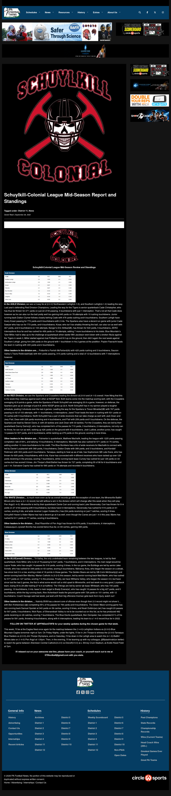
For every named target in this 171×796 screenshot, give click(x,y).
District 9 (65, 738)
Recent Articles (16, 744)
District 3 (39, 733)
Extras (96, 12)
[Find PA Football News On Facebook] (148, 12)
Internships (14, 738)
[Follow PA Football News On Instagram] (163, 12)
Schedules (31, 12)
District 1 (39, 722)
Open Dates (120, 755)
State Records (148, 722)
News (47, 12)
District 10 (66, 744)
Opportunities (15, 733)
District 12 (40, 749)
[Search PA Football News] (140, 12)
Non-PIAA (119, 749)
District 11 (23, 210)
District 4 (39, 738)
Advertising (14, 722)
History (81, 12)
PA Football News (20, 775)
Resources (64, 12)
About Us (112, 12)
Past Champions (149, 717)
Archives (39, 717)
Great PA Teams (149, 760)
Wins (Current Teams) (152, 736)
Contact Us (14, 728)
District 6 (65, 722)
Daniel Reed (8, 214)
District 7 (65, 728)
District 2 (39, 728)
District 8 (65, 733)
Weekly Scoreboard (98, 717)
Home (7, 782)
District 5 (65, 717)
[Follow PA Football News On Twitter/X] (155, 12)
